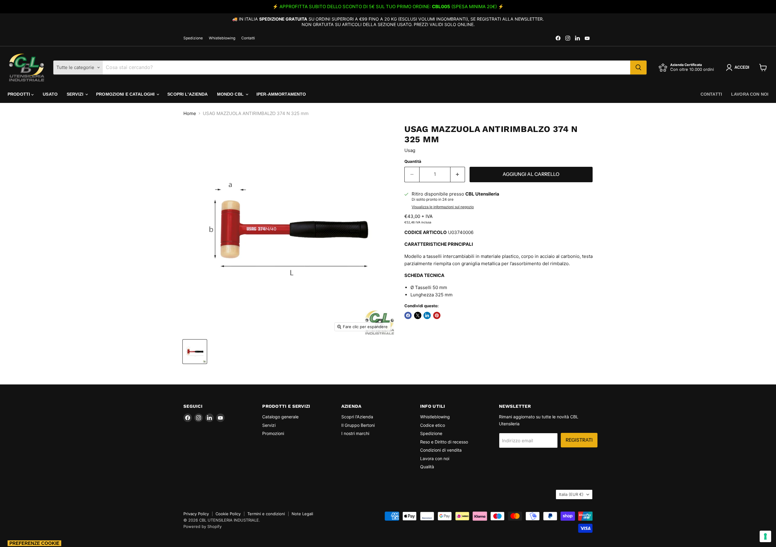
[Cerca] (638, 67)
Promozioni (273, 433)
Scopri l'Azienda (187, 94)
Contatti (248, 38)
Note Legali (302, 513)
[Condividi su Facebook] (408, 315)
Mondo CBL (231, 94)
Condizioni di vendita (441, 450)
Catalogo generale (280, 416)
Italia (571, 494)
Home (189, 113)
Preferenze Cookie (34, 543)
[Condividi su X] (417, 315)
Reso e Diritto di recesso (444, 441)
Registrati (579, 440)
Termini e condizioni (266, 513)
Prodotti (19, 94)
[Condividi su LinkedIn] (427, 315)
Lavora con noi (749, 94)
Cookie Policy (228, 513)
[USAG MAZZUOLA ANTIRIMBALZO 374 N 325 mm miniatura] (195, 352)
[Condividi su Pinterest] (436, 315)
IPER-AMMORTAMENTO (281, 94)
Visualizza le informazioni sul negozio (443, 207)
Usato (50, 94)
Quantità (412, 161)
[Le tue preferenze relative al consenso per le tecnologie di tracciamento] (765, 536)
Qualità (427, 466)
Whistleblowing (222, 38)
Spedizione (193, 38)
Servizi (76, 94)
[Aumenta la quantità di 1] (457, 174)
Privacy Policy (196, 513)
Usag (409, 150)
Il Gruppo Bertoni (358, 425)
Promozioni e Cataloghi (126, 94)
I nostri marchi (355, 433)
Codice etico (432, 425)
